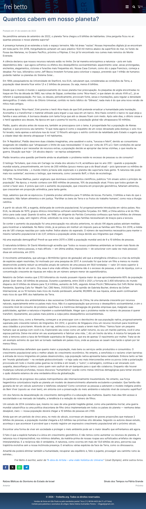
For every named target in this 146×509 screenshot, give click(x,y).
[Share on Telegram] (26, 467)
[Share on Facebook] (5, 467)
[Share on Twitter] (12, 467)
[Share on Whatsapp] (19, 467)
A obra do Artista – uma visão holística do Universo (75, 460)
